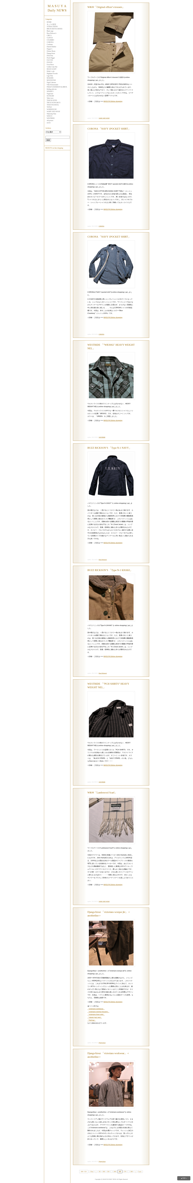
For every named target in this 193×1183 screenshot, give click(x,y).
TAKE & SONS (52, 100)
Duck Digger (51, 58)
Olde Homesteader (52, 85)
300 (131, 1171)
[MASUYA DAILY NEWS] (57, 14)
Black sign (50, 31)
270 (125, 1171)
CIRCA (49, 35)
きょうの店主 (51, 24)
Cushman (50, 44)
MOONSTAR (51, 80)
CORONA (50, 42)
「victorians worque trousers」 (98, 1012)
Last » (140, 1171)
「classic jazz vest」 (94, 1017)
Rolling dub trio (52, 89)
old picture (50, 120)
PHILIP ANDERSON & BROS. (57, 87)
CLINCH (50, 38)
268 (115, 1171)
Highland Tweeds (52, 73)
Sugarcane (50, 94)
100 (104, 1171)
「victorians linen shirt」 (96, 1014)
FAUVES (50, 60)
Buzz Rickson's (103, 559)
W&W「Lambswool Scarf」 (102, 792)
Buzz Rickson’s (51, 33)
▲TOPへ (184, 1178)
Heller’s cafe (50, 71)
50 (99, 1171)
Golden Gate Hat (52, 67)
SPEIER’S (50, 91)
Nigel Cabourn (51, 82)
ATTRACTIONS (52, 26)
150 (108, 1171)
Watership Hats (51, 114)
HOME (49, 22)
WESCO (49, 116)
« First (91, 1171)
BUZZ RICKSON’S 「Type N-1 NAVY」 (109, 447)
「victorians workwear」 (96, 1009)
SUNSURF (50, 96)
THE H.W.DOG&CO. (54, 103)
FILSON (49, 62)
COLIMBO (50, 40)
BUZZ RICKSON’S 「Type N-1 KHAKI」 (109, 570)
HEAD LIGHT (51, 69)
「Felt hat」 (91, 1020)
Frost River (50, 65)
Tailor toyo (50, 98)
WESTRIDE (51, 118)
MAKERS (50, 78)
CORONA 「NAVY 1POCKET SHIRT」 (109, 128)
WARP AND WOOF (53, 111)
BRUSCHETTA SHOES (54, 29)
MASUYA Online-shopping (113, 101)
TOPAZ (49, 107)
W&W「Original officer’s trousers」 (106, 7)
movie (49, 123)
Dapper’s (49, 49)
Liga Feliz (50, 76)
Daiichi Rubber (51, 47)
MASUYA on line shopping (54, 148)
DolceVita (50, 56)
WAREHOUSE (52, 109)
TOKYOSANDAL (53, 105)
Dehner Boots (51, 51)
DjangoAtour (51, 53)
